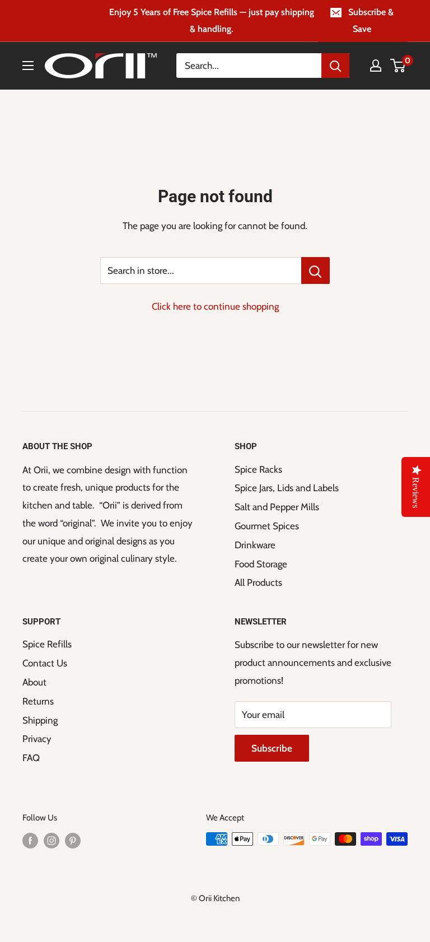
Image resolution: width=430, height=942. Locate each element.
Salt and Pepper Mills (277, 506)
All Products (258, 582)
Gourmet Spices (267, 525)
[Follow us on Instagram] (51, 840)
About (34, 682)
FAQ (31, 757)
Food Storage (261, 564)
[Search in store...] (315, 270)
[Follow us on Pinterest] (73, 840)
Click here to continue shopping (215, 306)
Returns (38, 701)
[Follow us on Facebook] (30, 840)
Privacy (37, 738)
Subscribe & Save (371, 20)
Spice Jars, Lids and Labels (287, 487)
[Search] (335, 65)
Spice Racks (258, 469)
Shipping (40, 720)
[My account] (375, 65)
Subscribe (271, 748)
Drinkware (255, 545)
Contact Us (44, 663)
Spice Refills (47, 644)
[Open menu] (28, 65)
